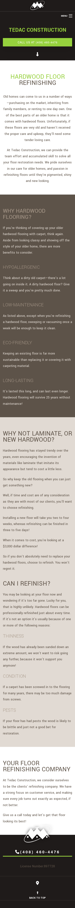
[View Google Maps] (37, 884)
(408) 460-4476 (40, 851)
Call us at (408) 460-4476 (38, 42)
